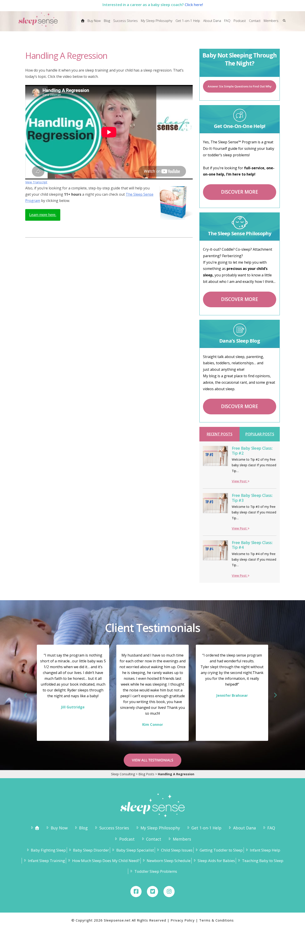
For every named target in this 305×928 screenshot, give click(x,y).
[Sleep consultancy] (82, 23)
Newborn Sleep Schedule (168, 860)
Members (182, 839)
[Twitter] (152, 891)
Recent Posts (219, 434)
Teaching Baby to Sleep (262, 860)
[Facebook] (136, 891)
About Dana (244, 828)
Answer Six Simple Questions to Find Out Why (240, 86)
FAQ (271, 828)
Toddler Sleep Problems (155, 871)
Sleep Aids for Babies (216, 860)
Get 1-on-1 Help (206, 828)
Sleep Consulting (123, 774)
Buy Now (59, 828)
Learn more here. (42, 215)
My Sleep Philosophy (160, 828)
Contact (153, 839)
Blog (83, 828)
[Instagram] (169, 891)
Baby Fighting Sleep (48, 850)
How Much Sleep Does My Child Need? (106, 860)
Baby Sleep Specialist (135, 850)
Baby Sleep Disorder (91, 850)
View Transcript (36, 182)
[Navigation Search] (283, 23)
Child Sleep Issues (176, 850)
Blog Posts (146, 774)
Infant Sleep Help (265, 850)
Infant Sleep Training (46, 860)
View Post (240, 481)
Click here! (194, 4)
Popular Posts (259, 434)
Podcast (126, 839)
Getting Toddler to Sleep (221, 850)
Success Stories (114, 828)
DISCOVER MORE (239, 192)
